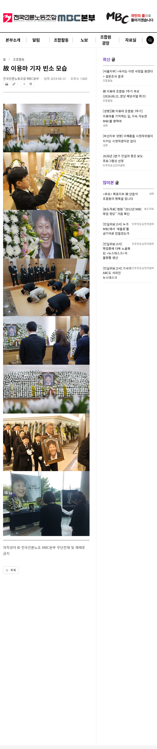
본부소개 (13, 40)
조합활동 (61, 40)
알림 (36, 40)
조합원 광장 (105, 40)
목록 (13, 570)
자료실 (130, 40)
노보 (84, 40)
